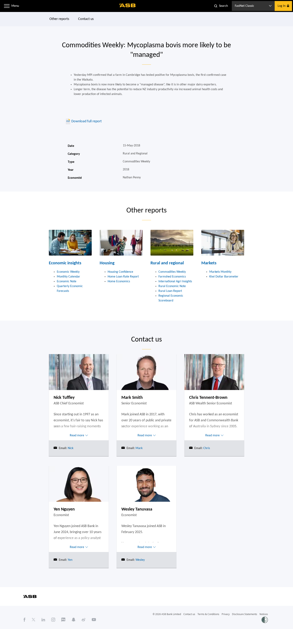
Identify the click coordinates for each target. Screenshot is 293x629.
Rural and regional (167, 263)
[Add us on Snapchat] (74, 619)
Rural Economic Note (172, 286)
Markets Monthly (220, 272)
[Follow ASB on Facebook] (25, 619)
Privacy (226, 614)
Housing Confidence (120, 272)
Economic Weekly (68, 272)
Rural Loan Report (170, 291)
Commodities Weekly (172, 272)
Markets (208, 263)
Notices (264, 614)
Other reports (59, 19)
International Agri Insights (175, 281)
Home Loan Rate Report (123, 276)
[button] (7, 6)
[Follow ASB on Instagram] (53, 619)
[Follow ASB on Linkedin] (43, 619)
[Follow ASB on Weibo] (84, 619)
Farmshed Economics (172, 276)
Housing (107, 263)
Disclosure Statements (244, 614)
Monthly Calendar (68, 276)
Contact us (86, 19)
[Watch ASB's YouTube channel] (94, 619)
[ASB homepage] (127, 5)
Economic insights (65, 263)
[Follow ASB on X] (33, 619)
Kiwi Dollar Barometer (223, 276)
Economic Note (66, 281)
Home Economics (119, 281)
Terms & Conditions (208, 614)
